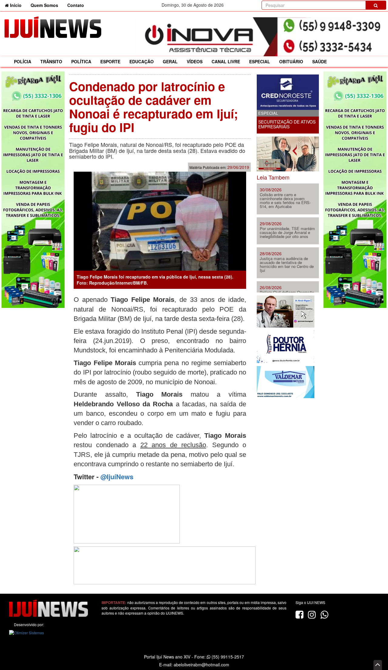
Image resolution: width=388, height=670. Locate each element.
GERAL (170, 61)
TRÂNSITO (51, 61)
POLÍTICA (81, 61)
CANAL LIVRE (226, 61)
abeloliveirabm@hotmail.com (201, 665)
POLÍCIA (22, 61)
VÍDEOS (194, 61)
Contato (75, 5)
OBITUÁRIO (291, 61)
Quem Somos (44, 5)
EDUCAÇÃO (141, 61)
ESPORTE (110, 61)
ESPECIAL (259, 61)
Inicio (17, 5)
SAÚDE (319, 61)
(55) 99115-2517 (227, 657)
